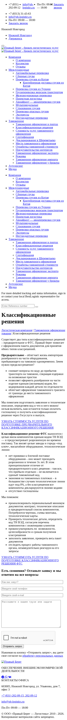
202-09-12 (30, 695)
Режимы (21, 156)
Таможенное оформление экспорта (37, 153)
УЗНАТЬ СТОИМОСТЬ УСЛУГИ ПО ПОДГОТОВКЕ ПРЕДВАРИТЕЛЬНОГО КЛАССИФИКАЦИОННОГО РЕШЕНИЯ (27, 424)
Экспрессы (22, 114)
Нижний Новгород (20, 35)
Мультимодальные (27, 105)
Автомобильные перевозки (32, 73)
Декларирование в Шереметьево (35, 140)
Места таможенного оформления (36, 143)
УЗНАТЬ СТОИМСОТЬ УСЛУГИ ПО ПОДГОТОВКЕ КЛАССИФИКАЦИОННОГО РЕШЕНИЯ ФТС (30, 560)
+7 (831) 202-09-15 (12, 695)
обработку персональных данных (42, 655)
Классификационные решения (34, 127)
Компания (15, 57)
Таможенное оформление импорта (37, 159)
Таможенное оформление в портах (37, 124)
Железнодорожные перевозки (34, 95)
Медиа (13, 169)
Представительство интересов (34, 149)
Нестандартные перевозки (32, 117)
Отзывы (21, 66)
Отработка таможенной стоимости (37, 146)
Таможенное (16, 121)
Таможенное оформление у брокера (37, 162)
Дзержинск (15, 38)
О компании (23, 60)
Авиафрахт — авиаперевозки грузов (38, 101)
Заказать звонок (59, 6)
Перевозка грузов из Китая (32, 79)
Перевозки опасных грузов (32, 111)
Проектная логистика (29, 98)
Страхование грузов (28, 108)
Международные (19, 69)
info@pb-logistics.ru (12, 701)
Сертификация (25, 137)
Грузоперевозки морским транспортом (39, 92)
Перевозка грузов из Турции (33, 89)
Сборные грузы (25, 76)
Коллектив (22, 63)
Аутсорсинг (16, 165)
